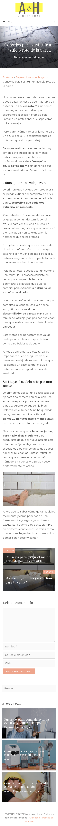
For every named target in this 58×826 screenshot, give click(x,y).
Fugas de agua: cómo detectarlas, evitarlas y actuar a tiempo (27, 720)
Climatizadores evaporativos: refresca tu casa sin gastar (24, 752)
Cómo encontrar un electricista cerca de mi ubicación (26, 784)
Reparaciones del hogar (29, 57)
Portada (8, 77)
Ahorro (8, 759)
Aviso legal (34, 817)
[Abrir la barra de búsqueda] (53, 22)
